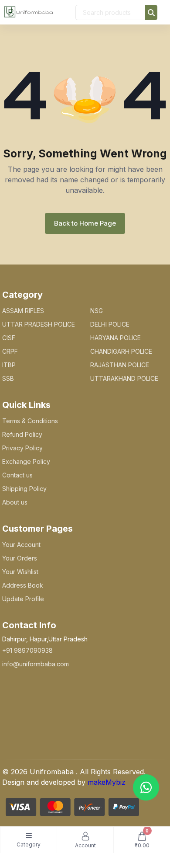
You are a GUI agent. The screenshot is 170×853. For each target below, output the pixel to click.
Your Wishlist (20, 571)
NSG (96, 310)
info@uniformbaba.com (35, 664)
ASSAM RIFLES (23, 310)
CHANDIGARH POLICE (121, 351)
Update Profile (23, 598)
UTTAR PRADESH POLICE (38, 324)
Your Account (21, 544)
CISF (8, 337)
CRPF (10, 351)
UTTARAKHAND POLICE (124, 378)
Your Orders (19, 558)
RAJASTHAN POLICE (119, 365)
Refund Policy (22, 434)
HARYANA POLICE (115, 337)
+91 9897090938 (27, 650)
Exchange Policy (26, 461)
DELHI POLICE (109, 324)
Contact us (17, 475)
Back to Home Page (85, 223)
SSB (8, 378)
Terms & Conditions (30, 421)
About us (14, 502)
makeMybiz (107, 782)
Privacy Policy (22, 448)
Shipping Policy (24, 488)
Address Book (22, 585)
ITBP (9, 365)
